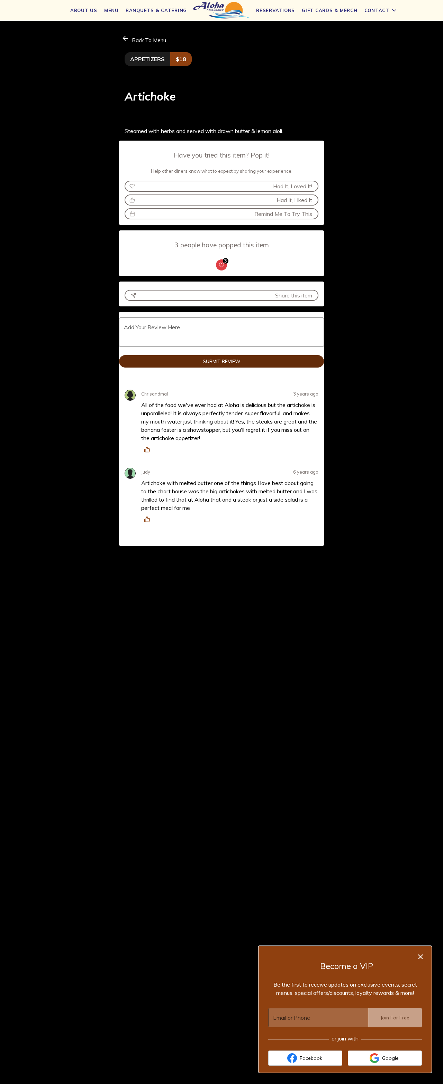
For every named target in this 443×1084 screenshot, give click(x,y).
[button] (381, 10)
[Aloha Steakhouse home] (221, 10)
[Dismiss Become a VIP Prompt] (420, 957)
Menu (111, 10)
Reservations (275, 10)
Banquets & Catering (156, 10)
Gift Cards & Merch (330, 10)
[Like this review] (148, 449)
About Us (83, 10)
